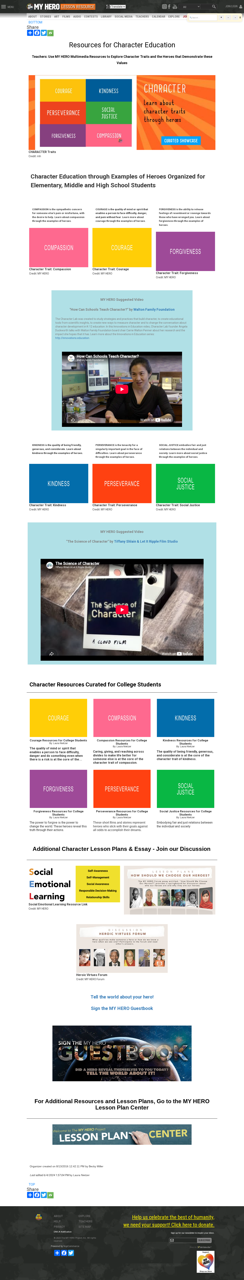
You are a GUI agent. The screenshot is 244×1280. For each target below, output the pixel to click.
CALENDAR (158, 16)
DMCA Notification (63, 1232)
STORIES (45, 16)
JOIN (186, 16)
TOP (32, 1184)
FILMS (66, 16)
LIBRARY (106, 16)
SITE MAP (85, 1226)
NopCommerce (71, 1246)
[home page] (47, 5)
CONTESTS (91, 16)
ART (56, 16)
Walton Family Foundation (154, 309)
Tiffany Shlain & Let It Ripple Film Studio (146, 541)
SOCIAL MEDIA (123, 16)
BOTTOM (35, 22)
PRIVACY (59, 1226)
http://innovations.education (72, 338)
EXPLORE (174, 16)
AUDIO (77, 16)
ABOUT (32, 16)
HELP (57, 1221)
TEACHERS (142, 16)
